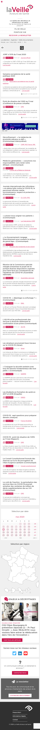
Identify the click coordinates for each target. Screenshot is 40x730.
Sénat (22, 348)
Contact (15, 719)
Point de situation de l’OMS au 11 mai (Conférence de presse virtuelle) (18, 102)
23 (24, 532)
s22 (35, 535)
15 (20, 529)
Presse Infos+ (17, 712)
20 (12, 532)
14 (16, 529)
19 (7, 532)
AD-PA (23, 327)
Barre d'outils (1, 1)
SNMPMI (23, 374)
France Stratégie (26, 421)
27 (12, 535)
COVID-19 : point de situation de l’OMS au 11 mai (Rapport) (19, 438)
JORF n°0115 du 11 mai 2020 (14, 54)
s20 (35, 529)
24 (29, 532)
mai (20, 538)
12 (7, 529)
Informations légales (19, 716)
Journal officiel (25, 58)
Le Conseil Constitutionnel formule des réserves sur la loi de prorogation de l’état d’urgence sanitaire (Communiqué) (19, 461)
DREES (23, 397)
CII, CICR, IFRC (25, 197)
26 (7, 535)
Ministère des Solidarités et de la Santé (22, 246)
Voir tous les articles (12, 640)
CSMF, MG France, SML (28, 144)
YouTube (25, 653)
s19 (35, 526)
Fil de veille (20, 29)
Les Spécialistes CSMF (28, 221)
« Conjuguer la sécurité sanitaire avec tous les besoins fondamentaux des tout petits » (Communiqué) (19, 369)
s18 (35, 524)
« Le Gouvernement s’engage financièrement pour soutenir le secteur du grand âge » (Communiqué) (19, 239)
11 (3, 529)
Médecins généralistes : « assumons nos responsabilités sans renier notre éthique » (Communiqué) (19, 163)
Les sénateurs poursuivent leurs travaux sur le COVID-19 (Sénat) (19, 344)
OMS (22, 106)
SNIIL (22, 303)
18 (3, 532)
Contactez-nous (20, 673)
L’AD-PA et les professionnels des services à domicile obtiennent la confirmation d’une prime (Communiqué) (20, 321)
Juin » (35, 538)
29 (20, 535)
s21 (35, 532)
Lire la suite (6, 65)
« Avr (5, 538)
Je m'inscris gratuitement (20, 695)
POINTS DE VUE (20, 32)
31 (29, 535)
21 (16, 532)
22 (20, 532)
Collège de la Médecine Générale (19, 170)
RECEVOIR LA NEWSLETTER (20, 35)
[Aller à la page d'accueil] (20, 9)
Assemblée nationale (27, 278)
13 (12, 529)
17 (29, 529)
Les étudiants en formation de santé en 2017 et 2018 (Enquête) (19, 393)
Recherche (22, 48)
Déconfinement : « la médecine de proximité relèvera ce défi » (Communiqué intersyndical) (17, 139)
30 (24, 535)
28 (16, 535)
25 (3, 535)
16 (24, 529)
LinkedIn (20, 653)
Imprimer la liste (2, 47)
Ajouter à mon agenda (30, 94)
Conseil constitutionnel (28, 466)
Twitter (14, 653)
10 (29, 526)
